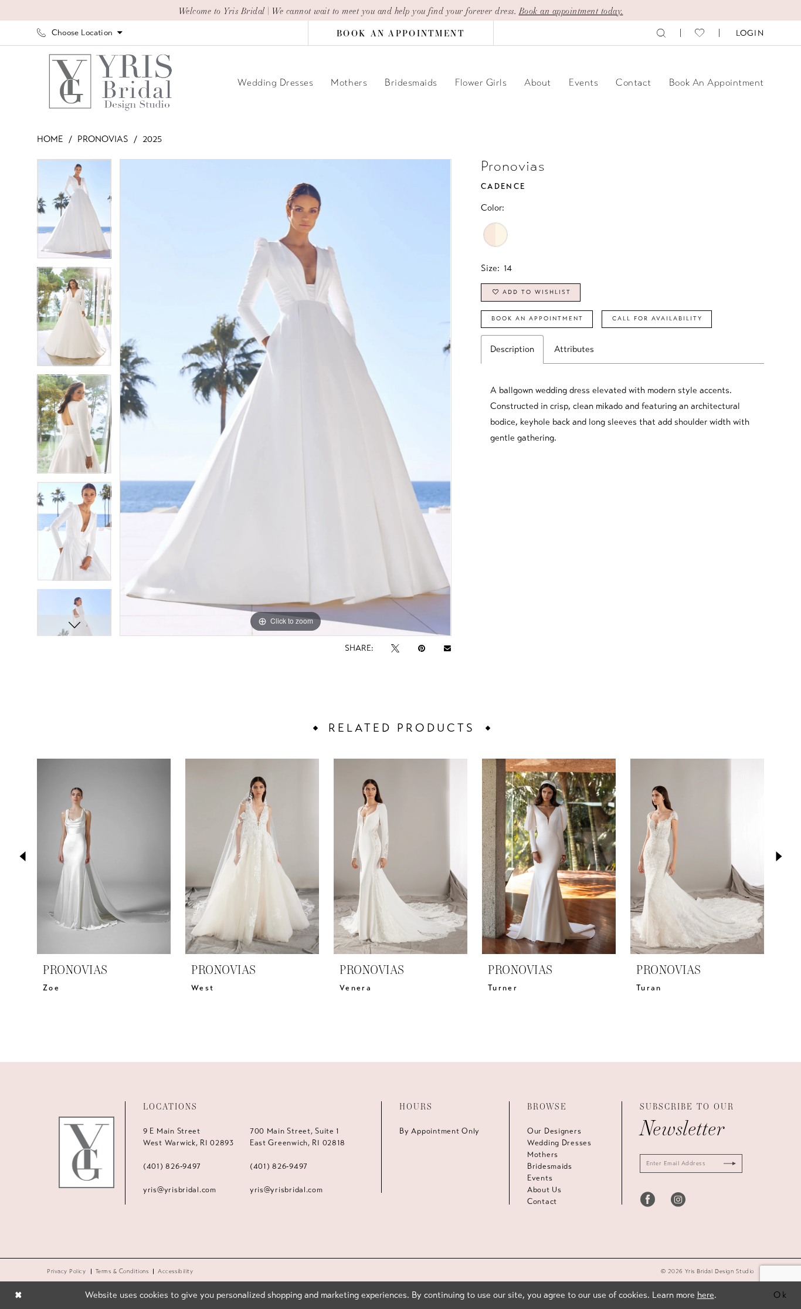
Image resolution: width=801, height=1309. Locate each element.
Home (50, 139)
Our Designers (554, 1131)
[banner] (111, 82)
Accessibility (175, 1271)
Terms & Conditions (122, 1271)
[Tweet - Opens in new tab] (395, 648)
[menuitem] (79, 32)
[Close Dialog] (18, 1295)
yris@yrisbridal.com (179, 1190)
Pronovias (102, 139)
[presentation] (104, 856)
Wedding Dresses (559, 1143)
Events (539, 1178)
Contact (542, 1201)
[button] (749, 32)
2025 (152, 139)
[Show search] (661, 32)
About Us (544, 1190)
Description (512, 349)
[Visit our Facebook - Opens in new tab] (648, 1198)
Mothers (542, 1154)
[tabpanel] (74, 212)
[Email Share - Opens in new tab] (447, 648)
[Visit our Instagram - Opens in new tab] (678, 1198)
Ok (780, 1295)
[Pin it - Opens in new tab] (422, 648)
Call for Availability (657, 318)
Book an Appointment (537, 318)
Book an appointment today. (571, 10)
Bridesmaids (549, 1166)
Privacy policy (66, 1271)
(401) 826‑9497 (172, 1166)
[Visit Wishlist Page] (699, 33)
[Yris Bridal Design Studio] (86, 1152)
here (705, 1295)
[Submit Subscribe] (727, 1163)
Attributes (574, 349)
